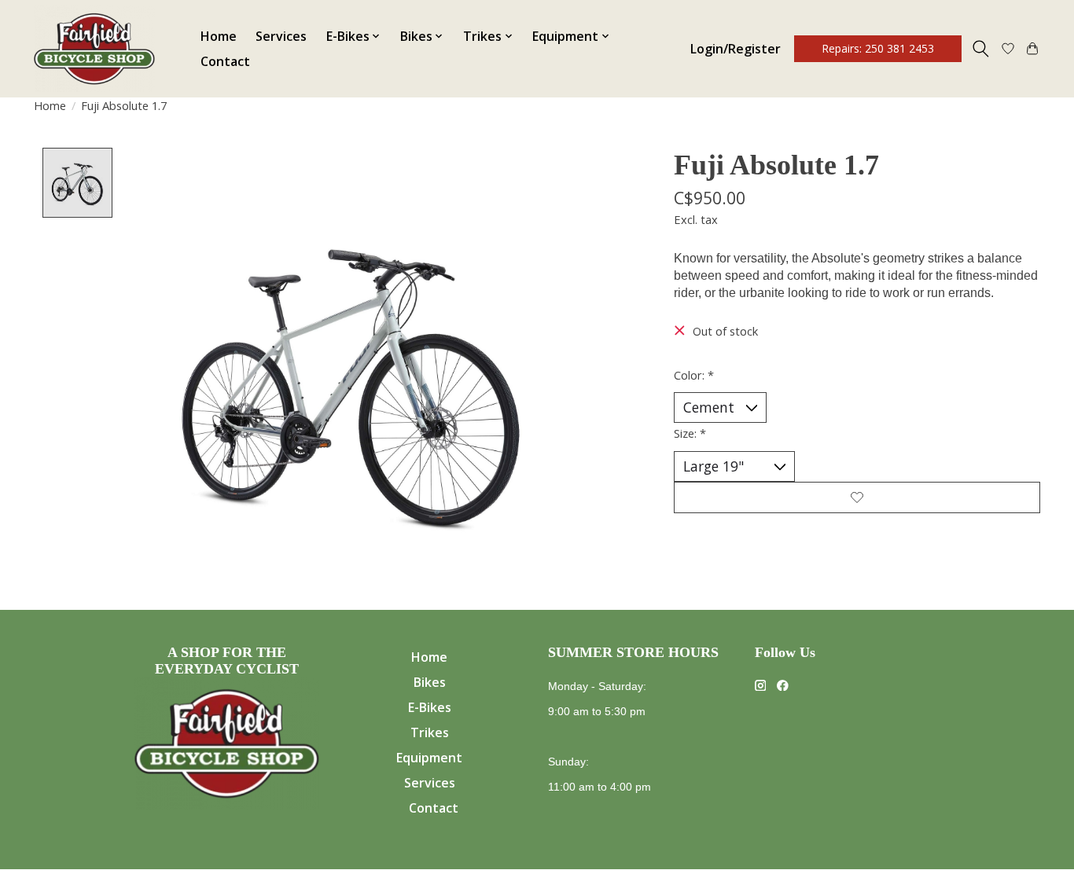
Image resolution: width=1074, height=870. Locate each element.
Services (281, 36)
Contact (225, 61)
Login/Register (735, 48)
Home (218, 36)
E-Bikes (429, 707)
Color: (694, 375)
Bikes (430, 682)
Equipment (429, 757)
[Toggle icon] (980, 49)
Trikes (429, 732)
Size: (690, 433)
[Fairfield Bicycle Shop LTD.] (94, 49)
